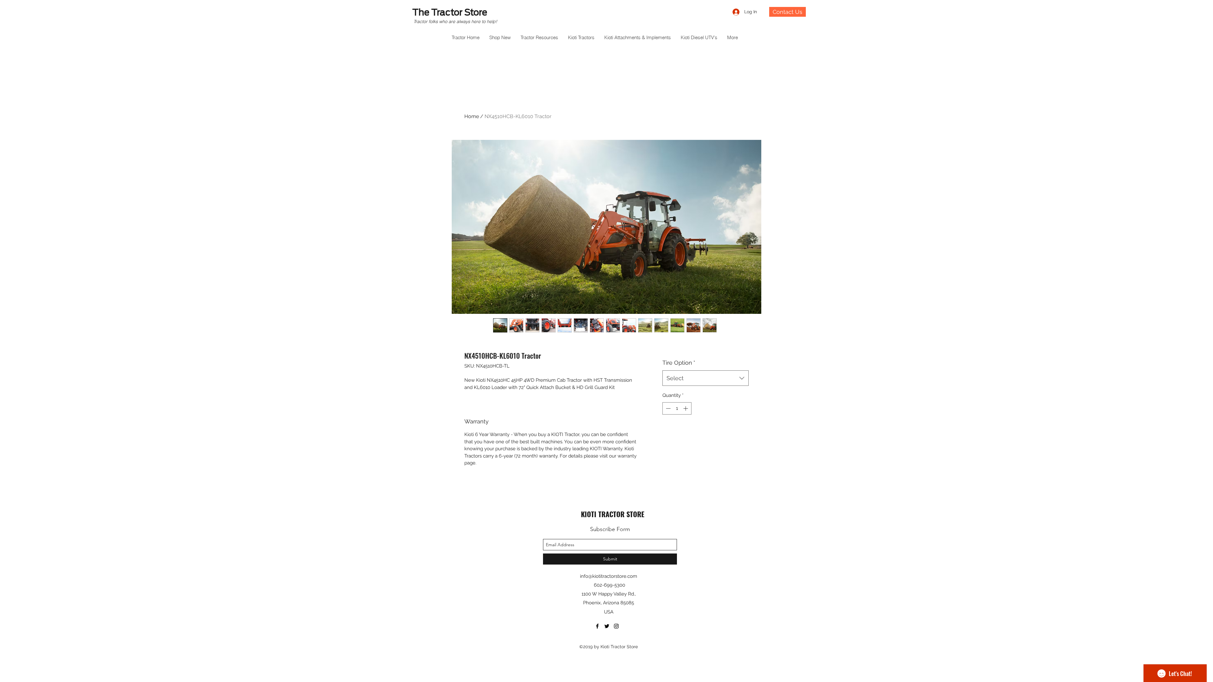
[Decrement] (667, 408)
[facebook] (597, 626)
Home (471, 116)
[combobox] (705, 378)
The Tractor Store (449, 12)
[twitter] (607, 626)
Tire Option (678, 362)
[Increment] (686, 408)
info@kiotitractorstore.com (608, 576)
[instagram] (616, 626)
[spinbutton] (677, 408)
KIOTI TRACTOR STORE (612, 514)
